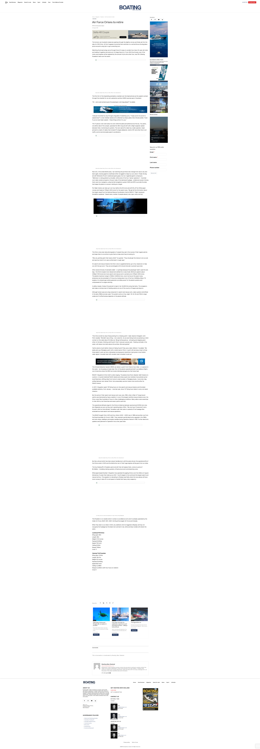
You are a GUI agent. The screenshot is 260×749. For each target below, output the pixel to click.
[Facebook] (100, 603)
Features (102, 16)
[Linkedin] (103, 603)
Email (151, 152)
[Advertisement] (120, 582)
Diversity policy (87, 726)
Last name (153, 162)
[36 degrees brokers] (159, 96)
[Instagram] (104, 672)
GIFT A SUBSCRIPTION (116, 692)
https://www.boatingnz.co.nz (108, 665)
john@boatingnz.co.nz (122, 707)
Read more (96, 634)
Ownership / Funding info (89, 719)
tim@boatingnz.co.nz (122, 735)
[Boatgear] (159, 80)
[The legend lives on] (139, 614)
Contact (112, 700)
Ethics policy (86, 724)
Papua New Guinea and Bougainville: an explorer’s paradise (100, 624)
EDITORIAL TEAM (115, 698)
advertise (244, 2)
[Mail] (108, 672)
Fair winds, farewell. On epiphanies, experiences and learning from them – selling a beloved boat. (119, 625)
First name (153, 157)
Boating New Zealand (100, 25)
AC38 (153, 135)
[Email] (109, 603)
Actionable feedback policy (89, 721)
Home (93, 16)
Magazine (97, 16)
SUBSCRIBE (113, 690)
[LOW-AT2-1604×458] (120, 206)
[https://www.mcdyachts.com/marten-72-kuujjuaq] (120, 40)
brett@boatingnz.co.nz (122, 727)
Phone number (154, 167)
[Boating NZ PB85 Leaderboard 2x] (120, 112)
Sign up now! (153, 173)
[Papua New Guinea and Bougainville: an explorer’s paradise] (101, 614)
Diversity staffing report (89, 728)
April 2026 (114, 620)
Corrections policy (88, 723)
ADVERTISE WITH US (116, 721)
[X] (106, 603)
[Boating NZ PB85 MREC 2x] (159, 36)
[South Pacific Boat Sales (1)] (159, 112)
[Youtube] (109, 672)
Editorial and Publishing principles (91, 718)
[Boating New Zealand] (97, 668)
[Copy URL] (112, 603)
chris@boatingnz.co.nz (122, 716)
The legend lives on (136, 622)
